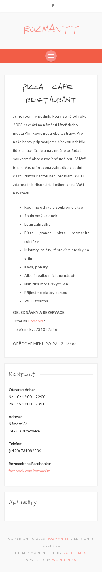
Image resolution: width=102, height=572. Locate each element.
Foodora (36, 321)
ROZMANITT (51, 29)
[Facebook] (53, 5)
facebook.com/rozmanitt (29, 471)
